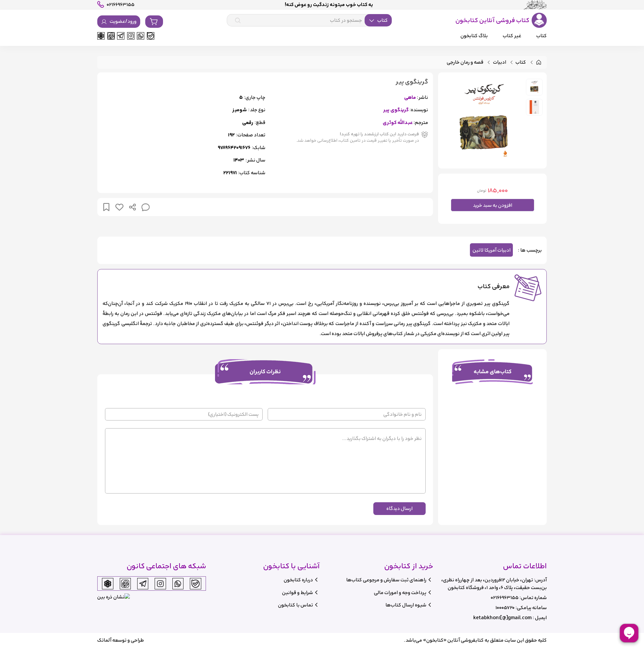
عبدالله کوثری (398, 123)
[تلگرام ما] (120, 36)
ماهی (410, 98)
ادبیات (499, 62)
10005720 (505, 607)
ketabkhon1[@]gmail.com (502, 617)
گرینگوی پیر (396, 110)
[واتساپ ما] (140, 36)
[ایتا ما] (111, 36)
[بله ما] (150, 36)
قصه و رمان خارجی (465, 62)
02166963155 (505, 597)
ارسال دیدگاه (399, 508)
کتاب (521, 62)
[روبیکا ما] (101, 36)
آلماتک (104, 640)
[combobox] (309, 20)
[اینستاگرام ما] (130, 36)
